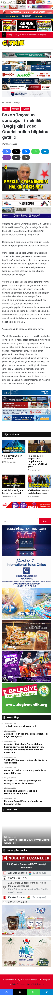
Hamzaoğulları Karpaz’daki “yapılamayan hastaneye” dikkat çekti (37, 461)
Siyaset (25, 109)
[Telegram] (45, 151)
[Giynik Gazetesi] (13, 43)
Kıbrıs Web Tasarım (35, 984)
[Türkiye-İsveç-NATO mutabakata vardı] (39, 481)
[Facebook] (6, 151)
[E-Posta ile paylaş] (16, 157)
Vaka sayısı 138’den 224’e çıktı (12, 457)
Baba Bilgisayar (18, 984)
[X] (16, 151)
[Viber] (6, 157)
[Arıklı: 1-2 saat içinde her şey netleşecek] (13, 481)
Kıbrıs (6, 109)
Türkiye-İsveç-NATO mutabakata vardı (38, 492)
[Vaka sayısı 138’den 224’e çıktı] (13, 446)
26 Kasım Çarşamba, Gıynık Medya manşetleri (24, 841)
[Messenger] (26, 151)
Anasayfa (8, 102)
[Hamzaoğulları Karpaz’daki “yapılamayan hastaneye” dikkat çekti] (39, 446)
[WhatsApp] (35, 151)
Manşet (17, 102)
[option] (26, 830)
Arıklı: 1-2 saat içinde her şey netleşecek (12, 492)
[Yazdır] (26, 157)
